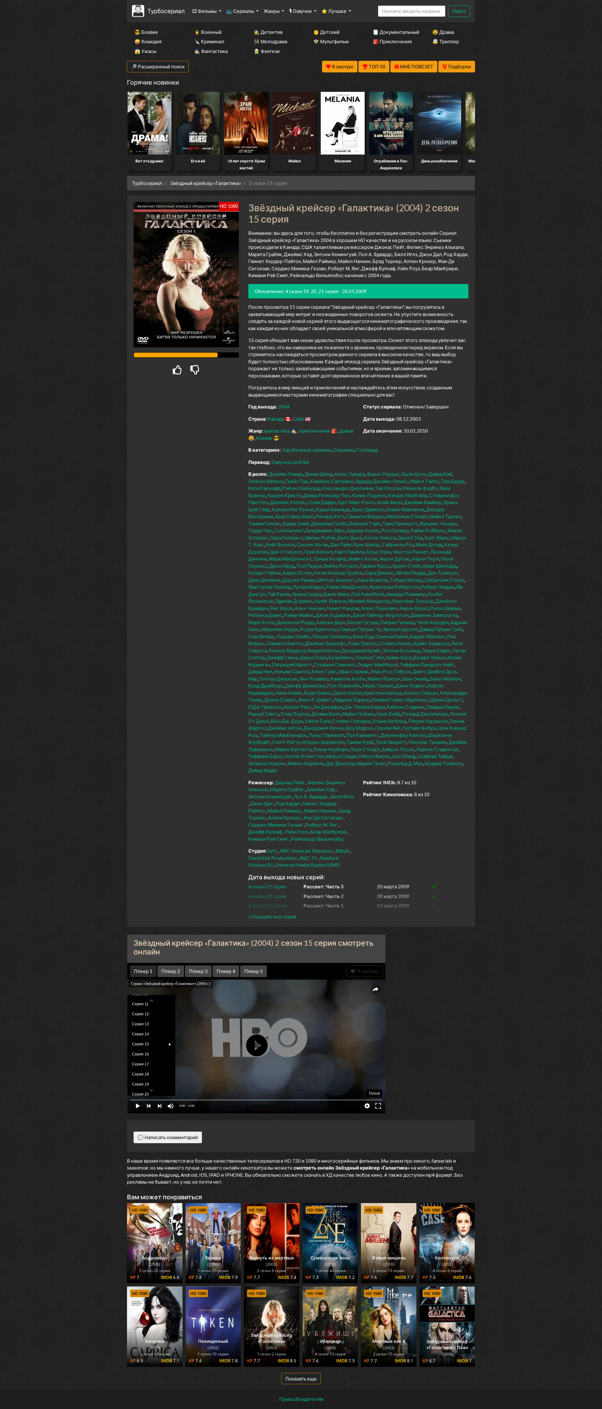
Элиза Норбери (330, 749)
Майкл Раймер (284, 810)
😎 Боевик (146, 32)
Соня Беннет (289, 530)
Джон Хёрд (282, 566)
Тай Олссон (388, 488)
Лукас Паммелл (326, 735)
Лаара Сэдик (436, 650)
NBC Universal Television (306, 851)
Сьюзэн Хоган (312, 544)
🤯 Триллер (445, 41)
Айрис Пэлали (378, 685)
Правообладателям (301, 1399)
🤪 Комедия (148, 41)
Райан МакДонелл (346, 587)
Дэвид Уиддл (262, 770)
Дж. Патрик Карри (365, 707)
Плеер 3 (198, 971)
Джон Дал (261, 803)
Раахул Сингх (263, 714)
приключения (314, 431)
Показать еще (301, 1378)
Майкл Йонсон (383, 678)
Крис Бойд (388, 714)
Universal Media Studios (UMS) (308, 865)
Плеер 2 (170, 971)
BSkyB (342, 851)
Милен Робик (320, 537)
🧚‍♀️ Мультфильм (331, 41)
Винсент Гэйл (365, 523)
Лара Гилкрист (286, 537)
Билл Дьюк (349, 537)
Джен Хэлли (348, 693)
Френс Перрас (383, 474)
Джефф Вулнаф (265, 831)
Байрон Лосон (398, 749)
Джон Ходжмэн (333, 615)
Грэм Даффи (322, 502)
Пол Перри (309, 566)
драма (346, 431)
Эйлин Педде (411, 573)
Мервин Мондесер (369, 601)
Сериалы (344, 450)
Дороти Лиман (299, 580)
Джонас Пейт (290, 782)
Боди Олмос (318, 693)
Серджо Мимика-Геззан (275, 825)
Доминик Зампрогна (434, 615)
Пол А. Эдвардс (311, 796)
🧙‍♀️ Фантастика (211, 51)
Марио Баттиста (293, 749)
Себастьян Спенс (444, 580)
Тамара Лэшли (442, 707)
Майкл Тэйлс (424, 481)
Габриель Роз (398, 544)
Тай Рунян (278, 594)
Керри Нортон (324, 650)
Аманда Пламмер (406, 594)
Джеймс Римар (286, 474)
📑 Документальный (394, 32)
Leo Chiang (403, 756)
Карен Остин (297, 573)
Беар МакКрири (328, 831)
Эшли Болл (413, 474)
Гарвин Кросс (375, 566)
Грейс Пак (296, 481)
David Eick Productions (272, 858)
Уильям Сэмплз (291, 671)
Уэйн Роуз (296, 831)
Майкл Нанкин (320, 810)
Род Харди (287, 803)
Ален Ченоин (310, 608)
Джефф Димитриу (305, 685)
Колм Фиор (389, 502)
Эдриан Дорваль (294, 601)
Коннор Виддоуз (287, 650)
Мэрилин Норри (280, 629)
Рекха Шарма (445, 608)
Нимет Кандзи (343, 608)
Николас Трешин (428, 742)
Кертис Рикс (298, 707)
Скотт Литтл (286, 742)
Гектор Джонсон (279, 678)
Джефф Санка (282, 657)
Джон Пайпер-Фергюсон (380, 615)
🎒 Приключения (392, 41)
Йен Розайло (314, 678)
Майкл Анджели (306, 763)
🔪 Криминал (209, 41)
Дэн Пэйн (340, 544)
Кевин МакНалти (405, 509)
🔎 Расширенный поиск (158, 66)
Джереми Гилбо (329, 523)
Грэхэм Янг (388, 728)
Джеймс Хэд (320, 789)
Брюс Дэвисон (368, 509)
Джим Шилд (318, 474)
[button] (272, 916)
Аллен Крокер (284, 817)
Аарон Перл (425, 558)
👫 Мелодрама (270, 41)
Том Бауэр (452, 481)
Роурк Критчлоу (318, 629)
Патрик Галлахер (331, 636)
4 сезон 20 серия (267, 896)
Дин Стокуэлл (286, 552)
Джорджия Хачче (323, 728)
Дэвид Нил (260, 671)
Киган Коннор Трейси (338, 573)
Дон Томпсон (443, 573)
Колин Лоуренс (368, 495)
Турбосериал (166, 10)
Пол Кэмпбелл (367, 594)
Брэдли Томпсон (444, 763)
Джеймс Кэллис (288, 502)
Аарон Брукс (414, 608)
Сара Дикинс (379, 573)
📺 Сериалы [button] (240, 11)
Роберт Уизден (438, 587)
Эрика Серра (306, 594)
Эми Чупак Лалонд (269, 587)
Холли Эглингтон (304, 756)
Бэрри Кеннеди (332, 509)
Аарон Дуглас (394, 558)
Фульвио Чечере (438, 523)
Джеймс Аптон (285, 728)
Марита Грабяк (287, 789)
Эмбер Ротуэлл (340, 566)
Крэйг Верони (330, 601)
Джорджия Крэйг (361, 650)
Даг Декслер (340, 763)
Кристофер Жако (294, 516)
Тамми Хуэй (359, 742)
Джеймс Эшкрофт (325, 643)
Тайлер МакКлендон (283, 735)
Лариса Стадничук (437, 749)
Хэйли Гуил (317, 721)
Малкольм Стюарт (407, 516)
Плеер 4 (226, 971)
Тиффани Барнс (265, 756)
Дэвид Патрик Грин (441, 629)
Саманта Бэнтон (285, 643)
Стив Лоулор (295, 714)
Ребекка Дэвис (265, 615)
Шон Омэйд (415, 678)
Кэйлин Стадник (405, 707)
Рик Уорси (281, 608)
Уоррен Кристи (284, 495)
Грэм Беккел (318, 552)
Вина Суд (363, 636)
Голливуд (367, 450)
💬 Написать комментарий (168, 1137)
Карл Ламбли (350, 552)
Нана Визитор (372, 580)
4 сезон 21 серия (267, 886)
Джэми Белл (326, 714)
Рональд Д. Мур (405, 763)
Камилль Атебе (348, 678)
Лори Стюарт (365, 749)
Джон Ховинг (411, 685)
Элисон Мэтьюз (265, 481)
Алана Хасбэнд (389, 721)
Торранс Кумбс (293, 636)
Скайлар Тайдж (434, 756)
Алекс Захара (349, 474)
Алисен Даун (331, 622)
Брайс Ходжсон (431, 643)
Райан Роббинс (428, 530)
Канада (276, 419)
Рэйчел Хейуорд (300, 488)
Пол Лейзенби (343, 685)
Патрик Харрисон (428, 721)
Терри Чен (260, 530)
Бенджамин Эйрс (325, 530)
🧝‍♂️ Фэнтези (267, 51)
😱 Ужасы (145, 51)
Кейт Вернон (280, 544)
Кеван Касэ (398, 657)
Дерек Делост (446, 699)
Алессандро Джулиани (347, 488)
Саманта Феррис (365, 516)
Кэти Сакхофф (264, 488)
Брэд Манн (341, 657)
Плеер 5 (253, 971)
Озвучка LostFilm (290, 462)
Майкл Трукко (445, 516)
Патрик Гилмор (397, 622)
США (298, 419)
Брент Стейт (407, 566)
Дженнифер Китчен (403, 735)
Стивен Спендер (351, 721)
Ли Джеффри (328, 707)
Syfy (272, 851)
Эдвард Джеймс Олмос (381, 481)
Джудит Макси (429, 657)
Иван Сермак (353, 671)
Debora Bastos (374, 756)
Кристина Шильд (382, 693)
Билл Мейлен (445, 678)
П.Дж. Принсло (265, 707)
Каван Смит (296, 523)
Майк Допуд (428, 544)
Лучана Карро (308, 587)
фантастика (277, 431)
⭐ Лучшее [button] (334, 11)
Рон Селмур (395, 530)
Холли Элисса (380, 537)
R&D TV (308, 858)
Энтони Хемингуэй (269, 796)
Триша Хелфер (329, 558)
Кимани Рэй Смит (268, 839)
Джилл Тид (410, 537)
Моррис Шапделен (323, 742)
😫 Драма (443, 32)
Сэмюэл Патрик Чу (360, 629)
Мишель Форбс (420, 488)
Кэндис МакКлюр (407, 495)
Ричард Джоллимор (425, 714)
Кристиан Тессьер (413, 601)
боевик (264, 438)
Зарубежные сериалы (307, 450)
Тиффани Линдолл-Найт (427, 664)
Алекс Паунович (379, 608)
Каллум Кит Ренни (293, 509)
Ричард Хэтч (330, 516)
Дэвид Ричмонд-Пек (326, 495)
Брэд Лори (379, 552)
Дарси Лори (313, 657)
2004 (283, 406)
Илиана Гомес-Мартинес (400, 699)
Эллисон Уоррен (267, 763)
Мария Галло (371, 763)
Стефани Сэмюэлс (335, 664)
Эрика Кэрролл (400, 629)
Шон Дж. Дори (287, 721)
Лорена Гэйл (369, 657)
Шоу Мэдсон (359, 728)
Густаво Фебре (419, 728)
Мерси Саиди (341, 756)
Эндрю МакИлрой (378, 664)
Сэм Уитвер (261, 636)
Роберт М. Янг (321, 825)
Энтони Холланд (401, 650)
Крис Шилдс (367, 544)
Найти (459, 11)
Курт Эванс (437, 537)
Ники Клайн (289, 693)
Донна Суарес (280, 699)
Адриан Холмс (363, 530)
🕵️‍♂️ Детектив (268, 32)
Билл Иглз (342, 796)
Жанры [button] (272, 11)
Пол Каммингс (362, 735)
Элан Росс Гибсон (390, 671)
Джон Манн (336, 594)
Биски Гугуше (362, 622)
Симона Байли (391, 636)
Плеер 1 (143, 971)
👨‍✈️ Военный (208, 32)
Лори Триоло (362, 643)
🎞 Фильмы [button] (205, 11)
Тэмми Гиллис (264, 523)
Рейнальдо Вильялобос (318, 839)
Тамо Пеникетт (400, 523)
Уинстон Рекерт (411, 552)
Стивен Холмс (395, 643)
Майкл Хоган (363, 558)
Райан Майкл (299, 615)
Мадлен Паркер (352, 699)
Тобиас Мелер (406, 580)
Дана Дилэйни (264, 580)
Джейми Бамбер (422, 502)
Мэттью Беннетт (336, 580)
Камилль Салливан (331, 481)
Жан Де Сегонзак (322, 817)
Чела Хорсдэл (433, 622)
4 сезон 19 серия (267, 905)
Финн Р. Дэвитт (315, 699)
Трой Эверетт (391, 742)
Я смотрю (367, 971)
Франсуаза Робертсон (394, 587)
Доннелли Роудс (295, 622)
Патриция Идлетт (292, 664)
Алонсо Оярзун (421, 693)
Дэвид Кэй (440, 474)
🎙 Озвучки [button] (301, 11)
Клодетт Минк (264, 573)
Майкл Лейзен (358, 714)
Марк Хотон (261, 622)
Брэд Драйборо (265, 685)
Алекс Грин (324, 671)
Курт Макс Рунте (356, 502)
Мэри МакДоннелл (290, 558)
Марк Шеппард (440, 566)
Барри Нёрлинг (427, 636)
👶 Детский (326, 32)
